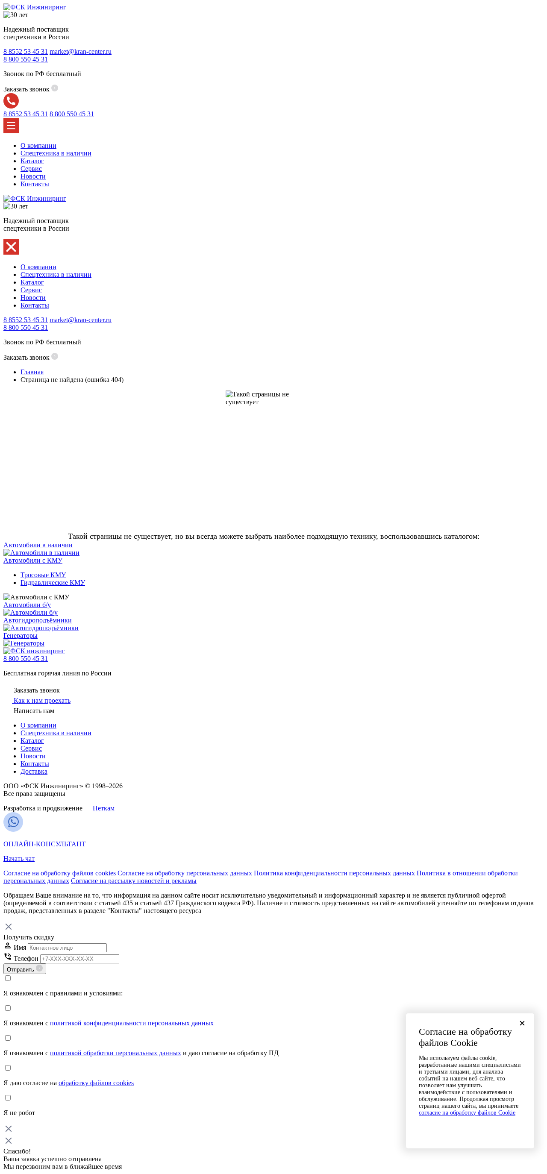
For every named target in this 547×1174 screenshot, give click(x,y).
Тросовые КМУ (43, 574)
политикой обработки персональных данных (115, 1053)
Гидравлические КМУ (53, 582)
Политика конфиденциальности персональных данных (334, 873)
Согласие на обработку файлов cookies (59, 873)
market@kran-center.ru (81, 51)
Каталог (32, 160)
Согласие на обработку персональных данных (185, 873)
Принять (470, 1128)
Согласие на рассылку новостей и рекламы (134, 880)
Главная (32, 372)
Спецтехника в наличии (56, 153)
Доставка (34, 771)
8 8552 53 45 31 (25, 51)
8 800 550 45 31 (25, 658)
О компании (38, 145)
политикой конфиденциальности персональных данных (132, 1023)
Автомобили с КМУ (32, 560)
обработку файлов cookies (96, 1082)
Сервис (31, 168)
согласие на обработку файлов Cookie (467, 1112)
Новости (33, 176)
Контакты (35, 184)
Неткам (104, 808)
